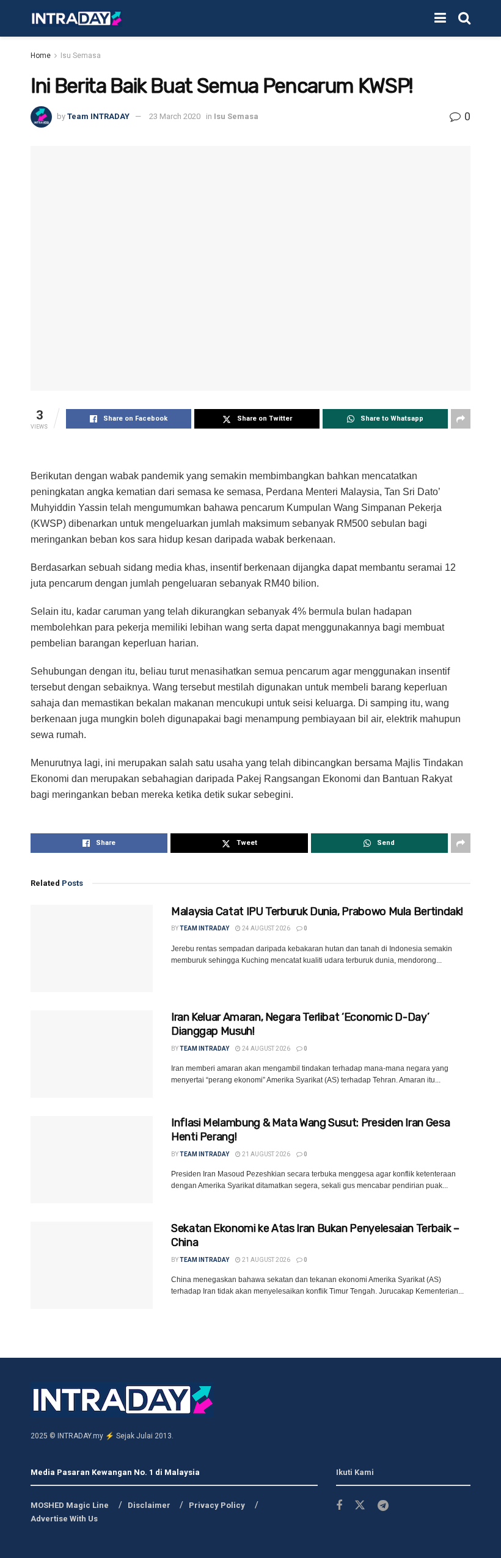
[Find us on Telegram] (383, 1506)
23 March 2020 (174, 116)
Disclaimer (149, 1505)
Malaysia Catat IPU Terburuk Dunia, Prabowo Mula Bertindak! (317, 911)
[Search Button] (464, 18)
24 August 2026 (265, 928)
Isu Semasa (80, 55)
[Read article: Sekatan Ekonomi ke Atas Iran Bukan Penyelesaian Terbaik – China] (92, 1265)
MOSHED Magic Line (70, 1505)
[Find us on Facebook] (339, 1506)
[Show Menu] (440, 18)
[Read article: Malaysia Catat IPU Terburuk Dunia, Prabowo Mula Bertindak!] (92, 948)
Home (41, 55)
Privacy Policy (217, 1505)
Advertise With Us (64, 1518)
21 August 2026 (265, 1154)
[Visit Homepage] (76, 18)
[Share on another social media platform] (460, 419)
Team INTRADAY (98, 116)
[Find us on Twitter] (359, 1505)
